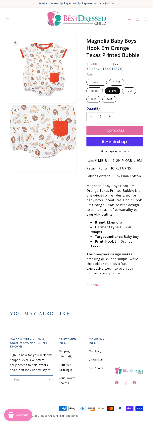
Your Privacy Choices (67, 380)
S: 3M (118, 83)
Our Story (95, 351)
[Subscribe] (48, 379)
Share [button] (95, 285)
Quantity (93, 108)
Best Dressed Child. (43, 415)
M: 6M (97, 91)
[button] (8, 18)
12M (131, 91)
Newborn (99, 83)
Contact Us (96, 360)
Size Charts (96, 368)
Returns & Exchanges (66, 367)
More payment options (115, 151)
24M (109, 99)
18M (95, 100)
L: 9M (112, 90)
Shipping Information (66, 353)
